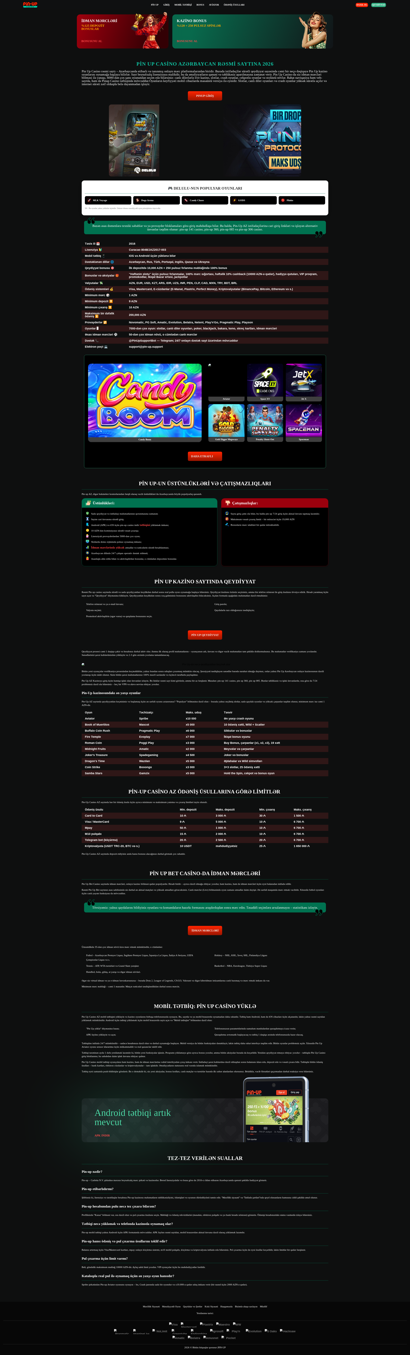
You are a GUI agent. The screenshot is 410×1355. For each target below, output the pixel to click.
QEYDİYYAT (378, 5)
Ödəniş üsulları (234, 5)
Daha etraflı (202, 456)
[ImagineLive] (141, 1331)
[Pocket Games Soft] (229, 1338)
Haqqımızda (226, 1306)
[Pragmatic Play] (122, 1331)
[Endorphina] (199, 1331)
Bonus (200, 5)
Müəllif (263, 1306)
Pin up (155, 5)
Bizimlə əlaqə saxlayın (246, 1306)
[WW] (237, 1324)
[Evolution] (254, 1331)
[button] (404, 1343)
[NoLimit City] (160, 1331)
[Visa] (173, 1324)
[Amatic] (178, 1338)
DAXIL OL (362, 5)
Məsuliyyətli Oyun (171, 1306)
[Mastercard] (189, 1324)
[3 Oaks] (271, 1331)
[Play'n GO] (235, 1331)
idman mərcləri (205, 930)
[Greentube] (180, 1331)
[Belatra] (194, 1338)
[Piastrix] (206, 1324)
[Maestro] (223, 1324)
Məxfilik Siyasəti (151, 1306)
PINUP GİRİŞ (205, 95)
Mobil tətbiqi (183, 5)
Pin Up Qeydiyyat (205, 635)
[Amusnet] (210, 1338)
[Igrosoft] (216, 1331)
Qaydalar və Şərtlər (192, 1306)
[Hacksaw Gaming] (288, 1331)
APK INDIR (102, 1135)
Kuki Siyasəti (211, 1306)
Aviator (214, 5)
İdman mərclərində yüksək (108, 547)
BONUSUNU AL (91, 41)
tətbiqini (145, 525)
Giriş (166, 5)
